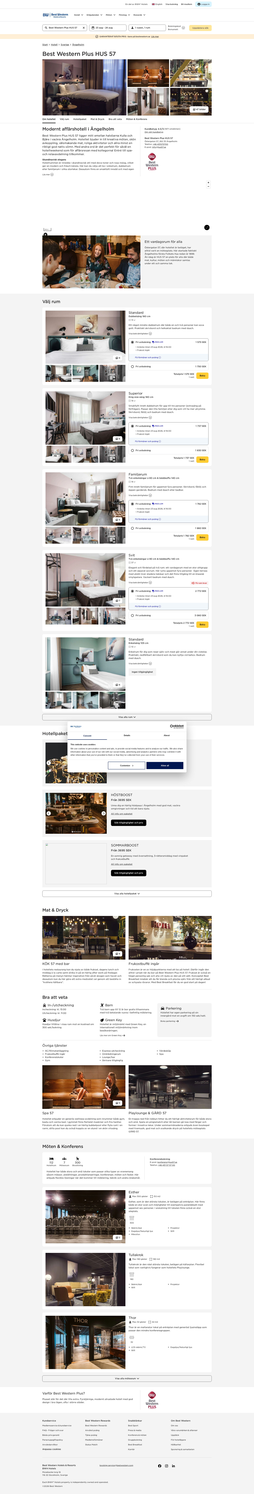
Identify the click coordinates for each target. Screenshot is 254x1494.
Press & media (134, 1430)
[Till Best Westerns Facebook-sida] (159, 1466)
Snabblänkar (135, 1420)
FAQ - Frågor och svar (53, 1430)
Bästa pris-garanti (50, 1435)
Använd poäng (92, 1430)
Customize (125, 765)
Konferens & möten (137, 1435)
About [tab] (167, 735)
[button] (145, 357)
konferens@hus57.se (167, 1162)
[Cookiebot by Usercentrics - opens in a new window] (172, 727)
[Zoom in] (208, 182)
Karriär (131, 1449)
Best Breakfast (135, 1445)
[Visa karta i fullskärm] (207, 227)
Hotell (54, 44)
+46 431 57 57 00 (166, 1165)
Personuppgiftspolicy (52, 1440)
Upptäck (175, 1435)
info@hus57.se (159, 147)
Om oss (174, 1426)
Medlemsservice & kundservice (56, 1426)
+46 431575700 (160, 144)
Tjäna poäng (91, 1435)
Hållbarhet (176, 1445)
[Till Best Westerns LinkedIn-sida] (173, 1466)
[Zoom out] (208, 186)
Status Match (91, 1445)
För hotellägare (178, 1440)
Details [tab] (127, 735)
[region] (127, 205)
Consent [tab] (87, 736)
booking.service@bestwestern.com (116, 1465)
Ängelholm (78, 44)
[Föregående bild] (49, 763)
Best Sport (133, 1426)
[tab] (73, 781)
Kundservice (49, 1420)
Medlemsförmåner (94, 1440)
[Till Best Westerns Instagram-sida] (166, 1466)
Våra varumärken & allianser (184, 1430)
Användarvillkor (50, 1445)
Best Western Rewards (97, 1420)
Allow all (165, 765)
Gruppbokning (135, 1440)
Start (45, 44)
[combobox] (64, 28)
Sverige (65, 44)
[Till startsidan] (55, 15)
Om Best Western (180, 1420)
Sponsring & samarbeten (182, 1449)
